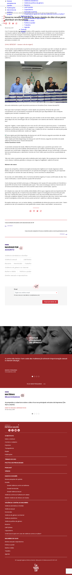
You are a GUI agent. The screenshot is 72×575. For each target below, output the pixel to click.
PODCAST (8, 468)
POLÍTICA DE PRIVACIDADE (14, 463)
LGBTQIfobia (28, 7)
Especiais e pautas (30, 12)
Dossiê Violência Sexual (14, 492)
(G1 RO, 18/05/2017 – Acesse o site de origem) (19, 44)
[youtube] (4, 21)
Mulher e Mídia (29, 21)
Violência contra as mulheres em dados (17, 495)
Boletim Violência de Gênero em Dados (17, 498)
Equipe (7, 451)
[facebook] (12, 430)
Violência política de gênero (34, 3)
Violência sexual (11, 259)
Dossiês (7, 482)
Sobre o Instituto (10, 439)
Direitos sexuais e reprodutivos (34, 18)
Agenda (27, 27)
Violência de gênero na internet (16, 267)
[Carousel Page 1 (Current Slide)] (32, 376)
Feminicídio (18, 263)
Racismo (27, 5)
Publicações (11, 8)
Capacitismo (28, 10)
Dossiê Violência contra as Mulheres (18, 485)
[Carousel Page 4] (38, 376)
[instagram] (4, 17)
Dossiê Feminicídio (12, 488)
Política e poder (29, 23)
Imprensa (8, 445)
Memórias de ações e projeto (11, 12)
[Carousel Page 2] (34, 376)
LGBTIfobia (27, 259)
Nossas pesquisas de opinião (11, 3)
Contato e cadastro (11, 442)
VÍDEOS (7, 471)
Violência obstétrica (11, 518)
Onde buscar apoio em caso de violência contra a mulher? (44, 14)
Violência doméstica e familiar (16, 255)
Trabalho (27, 25)
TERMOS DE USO (10, 459)
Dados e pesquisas (11, 370)
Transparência (9, 448)
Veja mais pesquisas (34, 384)
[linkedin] (4, 23)
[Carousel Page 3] (36, 376)
